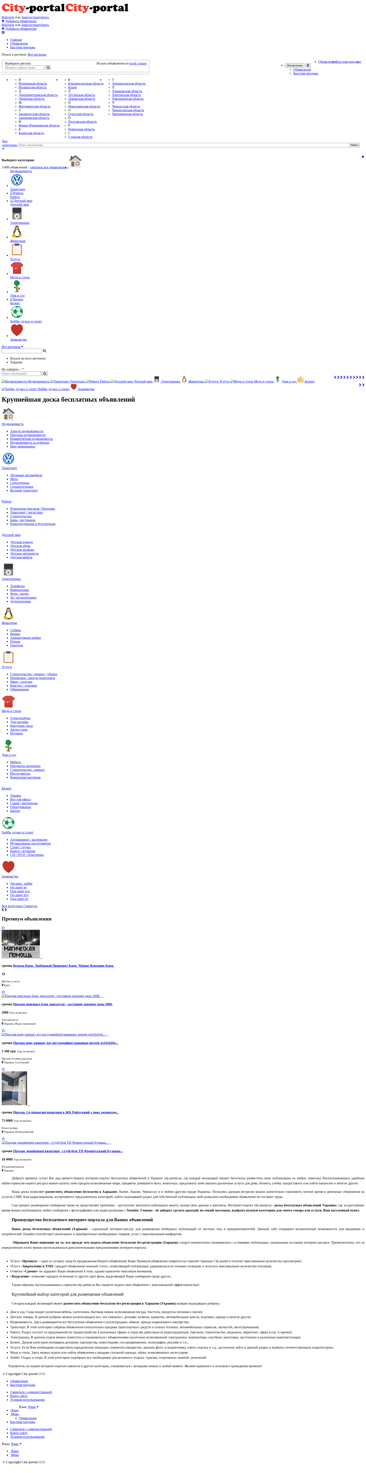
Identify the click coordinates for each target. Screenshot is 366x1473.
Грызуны (16, 645)
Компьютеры (19, 590)
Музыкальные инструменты (30, 843)
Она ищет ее (19, 899)
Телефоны (17, 586)
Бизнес (7, 788)
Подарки (16, 733)
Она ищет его (20, 891)
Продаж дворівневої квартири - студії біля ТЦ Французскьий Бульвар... (68, 1151)
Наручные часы (21, 726)
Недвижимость (13, 424)
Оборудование (20, 807)
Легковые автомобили (26, 475)
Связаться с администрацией (31, 1392)
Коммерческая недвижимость (31, 439)
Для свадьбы (19, 722)
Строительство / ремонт (27, 770)
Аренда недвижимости (26, 431)
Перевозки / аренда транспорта (32, 678)
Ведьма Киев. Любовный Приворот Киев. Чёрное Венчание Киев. (63, 965)
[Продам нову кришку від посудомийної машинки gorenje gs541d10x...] (55, 1034)
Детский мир (11, 535)
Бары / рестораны (22, 520)
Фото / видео (19, 593)
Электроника (11, 579)
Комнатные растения (25, 777)
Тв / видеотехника (23, 597)
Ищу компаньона (22, 446)
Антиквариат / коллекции (28, 839)
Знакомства (10, 876)
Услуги (7, 667)
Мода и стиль (11, 711)
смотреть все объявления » (49, 167)
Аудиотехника (20, 601)
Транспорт (9, 468)
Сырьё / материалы (24, 803)
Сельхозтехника (21, 486)
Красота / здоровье (23, 685)
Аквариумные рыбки (25, 637)
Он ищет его (19, 895)
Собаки (15, 630)
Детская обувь (20, 546)
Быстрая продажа (22, 47)
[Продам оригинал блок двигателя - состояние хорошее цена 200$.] (53, 996)
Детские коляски (22, 549)
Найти (354, 145)
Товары (15, 795)
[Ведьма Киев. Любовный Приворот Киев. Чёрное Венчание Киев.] (22, 957)
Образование (19, 689)
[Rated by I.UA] (28, 1411)
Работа (6, 501)
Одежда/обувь (20, 718)
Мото (14, 479)
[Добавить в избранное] (3, 928)
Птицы (15, 641)
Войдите (8, 17)
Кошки (15, 634)
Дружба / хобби (21, 883)
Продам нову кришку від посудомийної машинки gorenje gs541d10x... (65, 1043)
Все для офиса (20, 799)
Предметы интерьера (25, 766)
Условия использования (27, 1399)
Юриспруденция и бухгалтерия (32, 524)
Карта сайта (18, 1396)
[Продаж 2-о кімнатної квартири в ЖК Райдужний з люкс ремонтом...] (16, 1104)
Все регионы (37, 54)
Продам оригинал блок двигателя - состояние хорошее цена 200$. (63, 1004)
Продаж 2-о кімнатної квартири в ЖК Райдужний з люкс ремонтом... (66, 1112)
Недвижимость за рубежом (29, 442)
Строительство (21, 516)
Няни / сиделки (21, 681)
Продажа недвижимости (28, 435)
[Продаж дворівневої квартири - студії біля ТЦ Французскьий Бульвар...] (57, 1142)
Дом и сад (9, 755)
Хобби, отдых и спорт (17, 832)
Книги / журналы (22, 851)
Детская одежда (21, 542)
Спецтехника (19, 483)
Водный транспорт (24, 490)
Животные (9, 623)
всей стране (138, 63)
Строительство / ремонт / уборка (33, 674)
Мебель (15, 762)
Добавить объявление (20, 21)
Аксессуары (19, 729)
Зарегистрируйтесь (35, 17)
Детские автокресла (24, 553)
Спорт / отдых (20, 847)
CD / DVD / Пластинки (27, 855)
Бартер (15, 811)
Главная (16, 39)
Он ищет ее (18, 887)
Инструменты (20, 773)
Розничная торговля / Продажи (32, 508)
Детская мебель (21, 557)
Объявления (19, 43)
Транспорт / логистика (26, 512)
